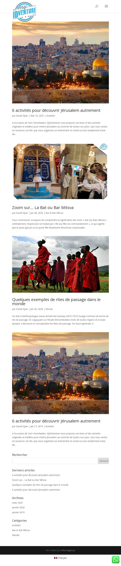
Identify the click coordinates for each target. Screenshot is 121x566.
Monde (49, 309)
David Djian (22, 115)
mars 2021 (17, 502)
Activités (50, 115)
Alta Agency (68, 550)
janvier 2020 (18, 507)
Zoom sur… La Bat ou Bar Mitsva (43, 207)
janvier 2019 (18, 512)
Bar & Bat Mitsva (54, 212)
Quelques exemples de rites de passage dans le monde (56, 301)
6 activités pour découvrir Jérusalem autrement (56, 110)
